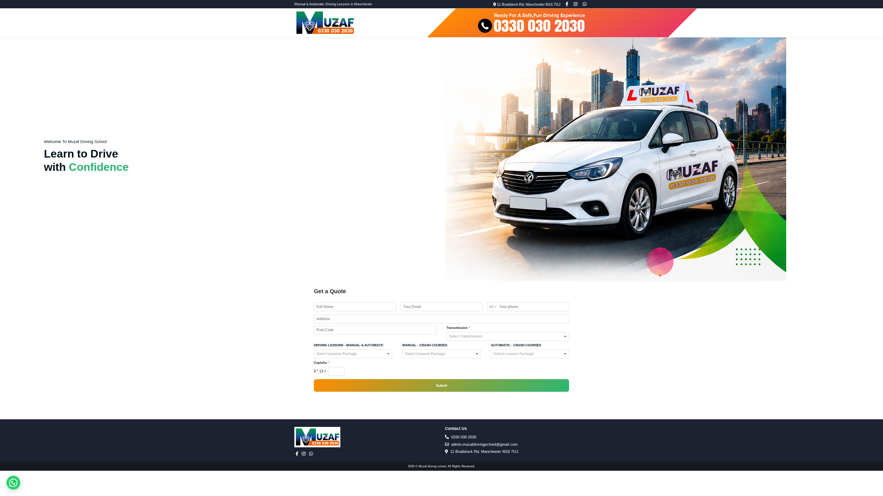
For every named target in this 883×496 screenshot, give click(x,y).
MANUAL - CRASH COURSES (424, 345)
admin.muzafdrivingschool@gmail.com (484, 444)
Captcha (321, 362)
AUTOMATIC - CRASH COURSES (516, 345)
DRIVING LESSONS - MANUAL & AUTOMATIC (349, 345)
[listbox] (508, 336)
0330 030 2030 (463, 437)
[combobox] (492, 307)
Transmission (458, 328)
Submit (441, 385)
